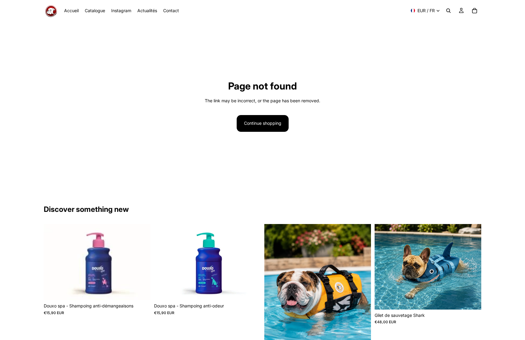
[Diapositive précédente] (273, 295)
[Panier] (474, 10)
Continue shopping (262, 123)
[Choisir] (471, 300)
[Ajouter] (141, 291)
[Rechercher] (448, 10)
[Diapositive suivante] (362, 295)
